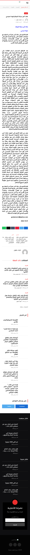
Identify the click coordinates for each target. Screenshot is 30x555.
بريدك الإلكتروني (15, 517)
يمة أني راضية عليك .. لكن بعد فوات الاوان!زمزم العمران (11, 363)
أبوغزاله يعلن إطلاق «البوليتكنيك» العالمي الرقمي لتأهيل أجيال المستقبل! (10, 340)
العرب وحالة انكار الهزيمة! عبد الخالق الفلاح (11, 352)
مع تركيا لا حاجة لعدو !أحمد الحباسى (11, 330)
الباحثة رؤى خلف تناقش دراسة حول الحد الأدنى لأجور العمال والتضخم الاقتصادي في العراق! (16, 297)
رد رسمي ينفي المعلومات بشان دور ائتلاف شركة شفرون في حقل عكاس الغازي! (16, 270)
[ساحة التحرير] (15, 2)
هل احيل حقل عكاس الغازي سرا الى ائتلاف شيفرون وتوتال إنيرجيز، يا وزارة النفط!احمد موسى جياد (15, 283)
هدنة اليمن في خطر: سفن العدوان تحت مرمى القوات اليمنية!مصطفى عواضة (22, 240)
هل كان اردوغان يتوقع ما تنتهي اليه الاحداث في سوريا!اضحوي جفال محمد (10, 375)
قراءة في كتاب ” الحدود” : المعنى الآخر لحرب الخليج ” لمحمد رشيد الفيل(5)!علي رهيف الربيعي (11, 388)
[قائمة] (27, 3)
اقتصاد (26, 13)
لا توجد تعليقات (19, 22)
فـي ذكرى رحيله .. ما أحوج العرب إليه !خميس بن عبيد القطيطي (8, 240)
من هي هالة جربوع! (11, 442)
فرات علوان (18, 20)
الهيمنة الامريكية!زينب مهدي (10, 321)
